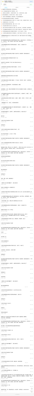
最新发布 (17, 7)
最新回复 (6, 7)
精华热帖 (28, 7)
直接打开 (31, 1)
